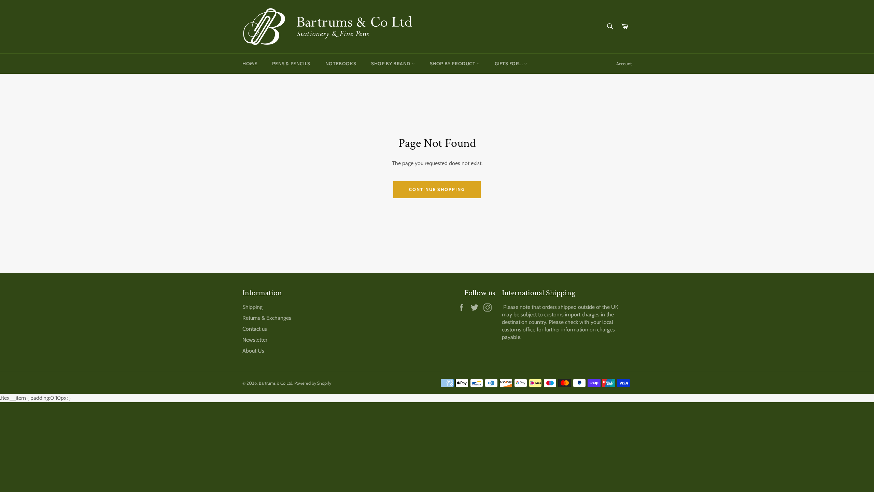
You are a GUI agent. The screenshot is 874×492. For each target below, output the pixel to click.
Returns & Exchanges (266, 318)
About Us (253, 350)
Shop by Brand (391, 63)
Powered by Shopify (312, 383)
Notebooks (340, 63)
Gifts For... (509, 63)
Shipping (252, 307)
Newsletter (254, 340)
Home (249, 63)
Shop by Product (453, 63)
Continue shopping (437, 189)
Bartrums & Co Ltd (275, 383)
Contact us (254, 329)
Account (624, 63)
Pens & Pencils (291, 63)
